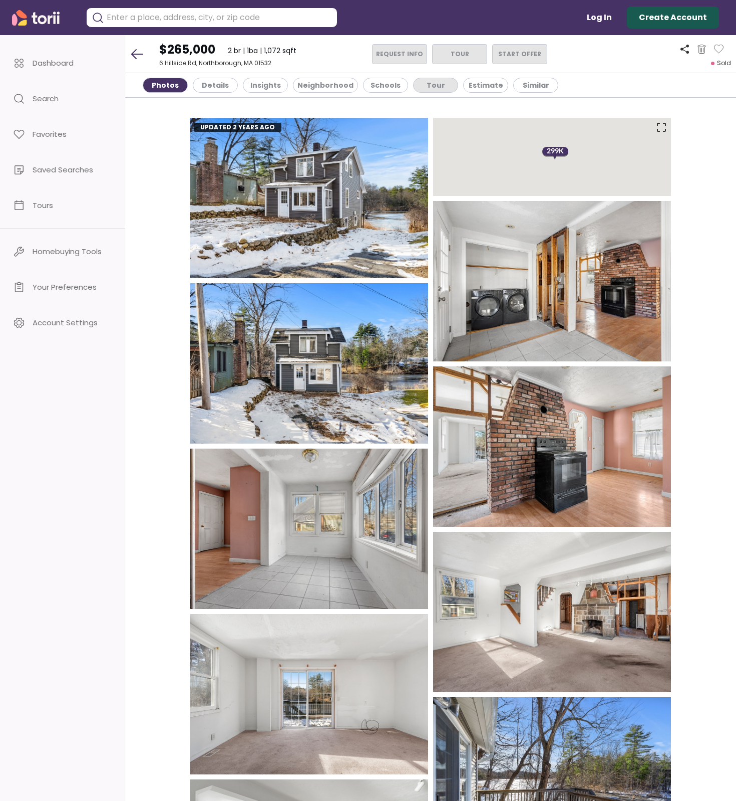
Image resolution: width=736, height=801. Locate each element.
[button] (62, 63)
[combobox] (219, 18)
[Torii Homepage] (43, 18)
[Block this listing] (701, 49)
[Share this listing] (684, 49)
